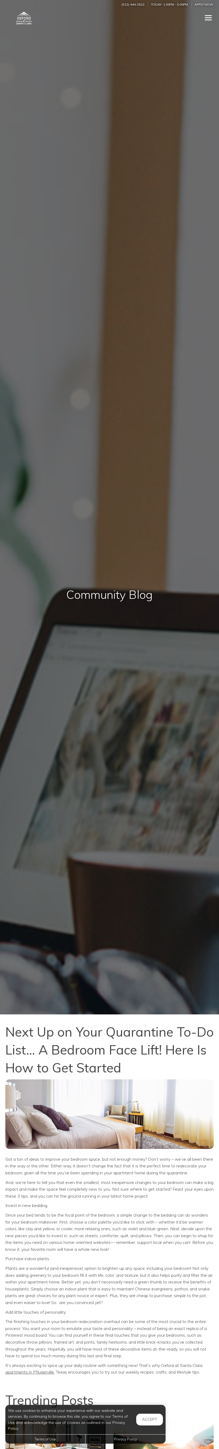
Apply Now (203, 4)
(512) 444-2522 (133, 4)
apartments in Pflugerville (29, 1372)
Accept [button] (149, 1419)
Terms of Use (45, 1439)
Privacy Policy (125, 1439)
